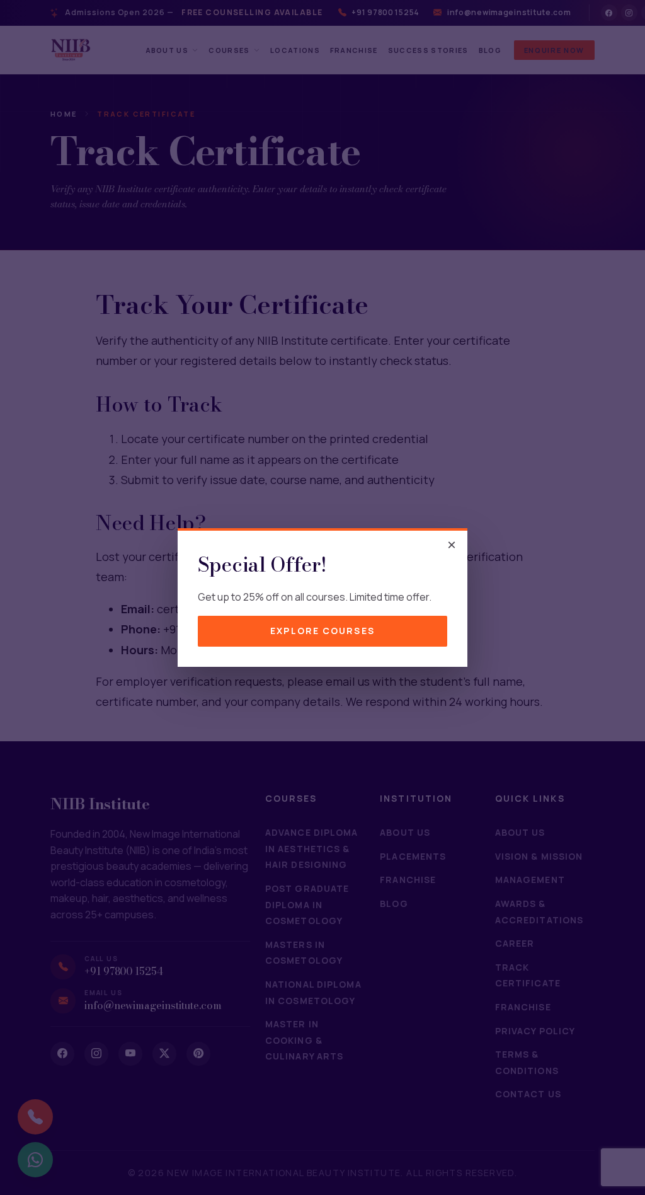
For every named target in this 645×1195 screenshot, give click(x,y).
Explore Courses (322, 631)
